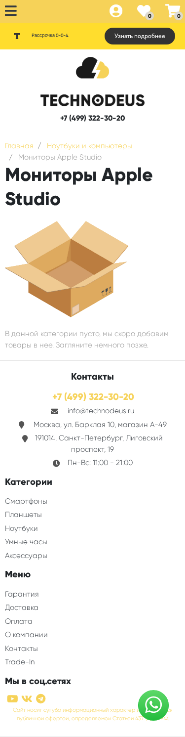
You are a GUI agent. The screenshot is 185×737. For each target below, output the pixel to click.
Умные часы (26, 541)
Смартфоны (26, 501)
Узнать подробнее (139, 36)
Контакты (21, 648)
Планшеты (23, 514)
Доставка (21, 607)
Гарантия (22, 594)
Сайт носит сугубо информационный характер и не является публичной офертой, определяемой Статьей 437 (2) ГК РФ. (93, 714)
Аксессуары (26, 555)
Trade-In (20, 661)
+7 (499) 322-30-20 (92, 118)
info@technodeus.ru (101, 410)
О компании (26, 634)
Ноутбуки (21, 528)
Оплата (19, 621)
